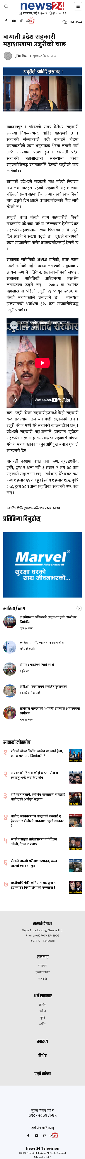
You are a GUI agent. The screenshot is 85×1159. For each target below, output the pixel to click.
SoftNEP (46, 1157)
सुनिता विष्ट (20, 55)
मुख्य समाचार (43, 972)
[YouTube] (13, 21)
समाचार (42, 966)
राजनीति (42, 979)
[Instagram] (21, 21)
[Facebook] (6, 21)
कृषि (42, 1018)
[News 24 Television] (42, 6)
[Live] (31, 23)
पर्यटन (42, 1011)
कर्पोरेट (42, 1024)
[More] (79, 608)
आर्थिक (42, 1005)
